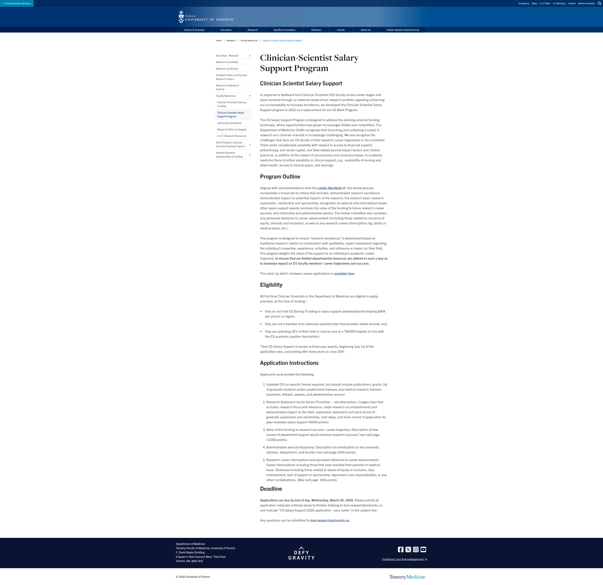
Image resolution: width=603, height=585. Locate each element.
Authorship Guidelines (229, 122)
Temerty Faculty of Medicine (18, 3)
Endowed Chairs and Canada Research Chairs (231, 76)
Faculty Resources (226, 95)
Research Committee (227, 61)
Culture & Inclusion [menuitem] (194, 29)
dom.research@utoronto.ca (329, 520)
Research (231, 40)
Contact (572, 3)
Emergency (524, 3)
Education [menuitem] (226, 29)
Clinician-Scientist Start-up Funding (231, 104)
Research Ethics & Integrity (231, 129)
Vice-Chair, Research (227, 55)
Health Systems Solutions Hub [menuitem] (403, 29)
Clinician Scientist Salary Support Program (230, 114)
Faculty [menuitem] (341, 29)
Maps (534, 3)
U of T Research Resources (231, 135)
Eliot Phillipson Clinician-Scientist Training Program (230, 144)
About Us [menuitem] (366, 29)
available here (344, 273)
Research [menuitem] (253, 29)
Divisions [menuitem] (316, 29)
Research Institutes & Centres (227, 87)
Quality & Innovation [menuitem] (284, 29)
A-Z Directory (559, 3)
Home (219, 40)
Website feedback (586, 3)
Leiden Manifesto (330, 188)
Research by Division (227, 68)
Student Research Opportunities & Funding (229, 154)
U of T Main (545, 3)
